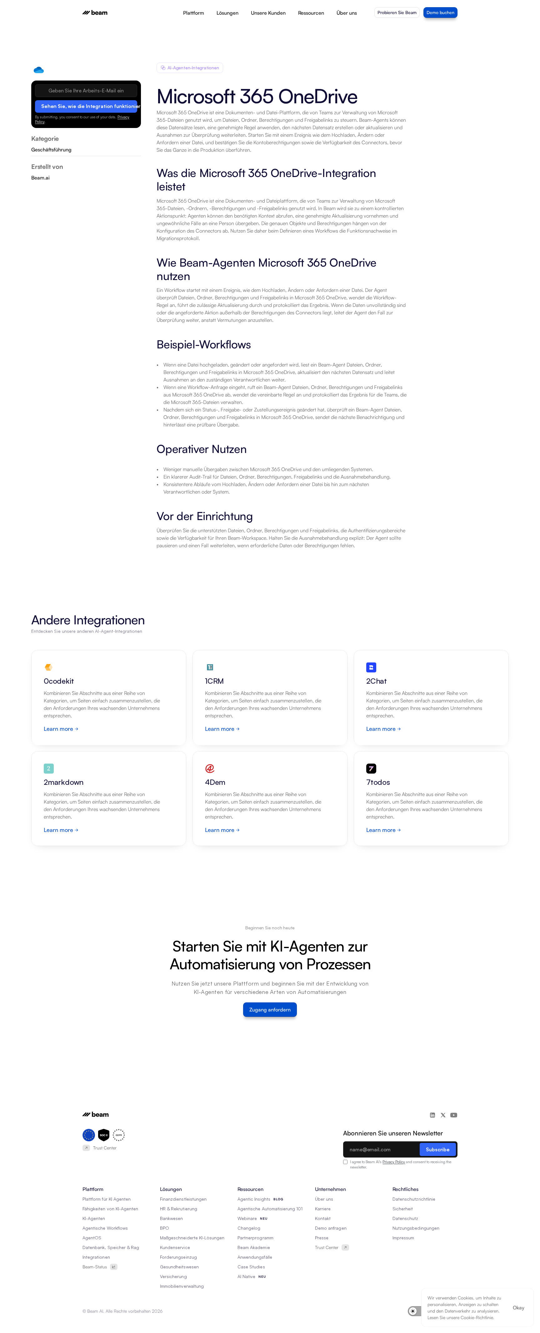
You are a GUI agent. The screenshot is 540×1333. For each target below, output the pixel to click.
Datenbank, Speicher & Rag (110, 1247)
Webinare (247, 1218)
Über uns (324, 1199)
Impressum (403, 1237)
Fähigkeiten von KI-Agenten (110, 1208)
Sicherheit (402, 1208)
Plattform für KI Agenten (106, 1199)
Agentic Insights (254, 1199)
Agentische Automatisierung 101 (270, 1208)
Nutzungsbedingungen (415, 1228)
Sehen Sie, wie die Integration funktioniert (89, 106)
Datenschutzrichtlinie (413, 1199)
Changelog (249, 1228)
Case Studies (251, 1266)
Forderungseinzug (178, 1257)
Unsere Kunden (268, 13)
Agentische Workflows (105, 1228)
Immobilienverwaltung (182, 1286)
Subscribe (438, 1149)
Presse (321, 1237)
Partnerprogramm (255, 1237)
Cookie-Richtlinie (477, 1317)
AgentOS (91, 1237)
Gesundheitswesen (179, 1266)
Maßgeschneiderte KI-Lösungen (192, 1237)
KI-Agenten (93, 1218)
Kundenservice (175, 1247)
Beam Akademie (254, 1247)
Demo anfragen (331, 1228)
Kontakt (323, 1218)
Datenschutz (405, 1218)
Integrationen (96, 1257)
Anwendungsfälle (255, 1257)
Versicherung (173, 1276)
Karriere (323, 1208)
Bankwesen (171, 1218)
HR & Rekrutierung (178, 1208)
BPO (164, 1228)
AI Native (246, 1276)
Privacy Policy (393, 1161)
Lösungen (227, 13)
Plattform (193, 13)
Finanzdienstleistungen (183, 1199)
